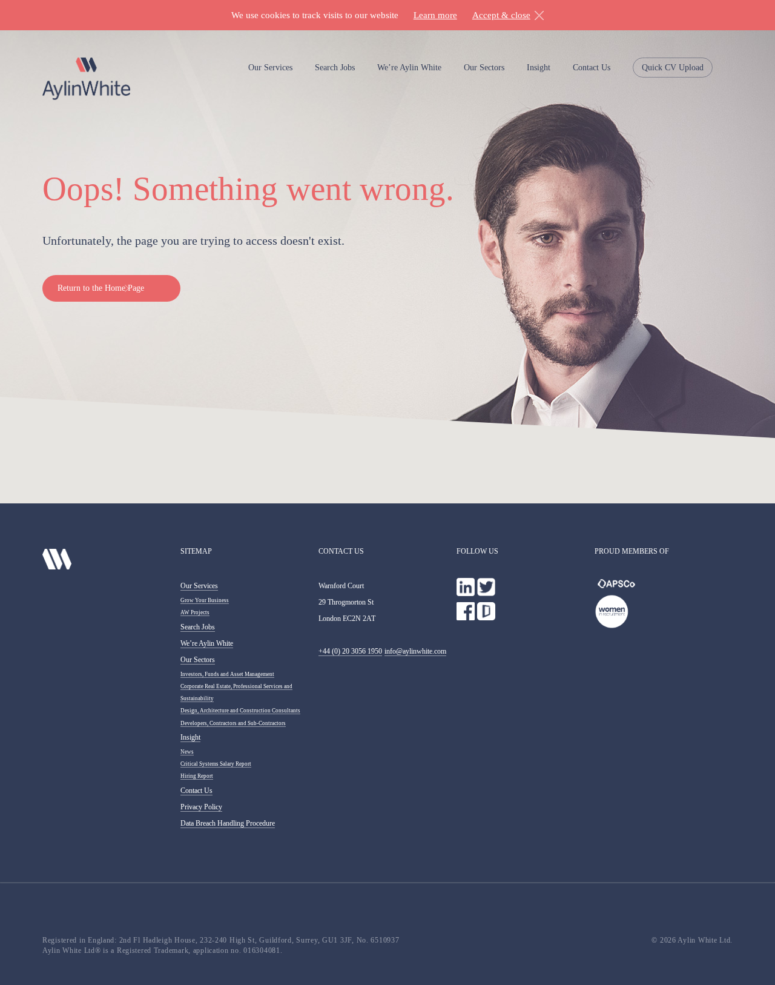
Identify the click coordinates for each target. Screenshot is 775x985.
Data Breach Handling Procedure (227, 823)
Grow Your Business (204, 600)
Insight (538, 67)
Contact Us (591, 67)
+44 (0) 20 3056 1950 (350, 651)
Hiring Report (196, 776)
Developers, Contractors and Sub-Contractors (233, 723)
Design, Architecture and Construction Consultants (240, 711)
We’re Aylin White (409, 67)
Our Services (270, 67)
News (187, 752)
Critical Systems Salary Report (215, 764)
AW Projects (194, 612)
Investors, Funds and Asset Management (227, 674)
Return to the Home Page (101, 288)
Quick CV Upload (673, 67)
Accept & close (501, 15)
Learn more (435, 15)
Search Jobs (335, 67)
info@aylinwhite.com (415, 651)
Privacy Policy (201, 807)
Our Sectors (484, 67)
